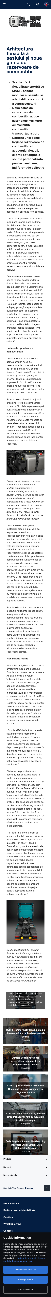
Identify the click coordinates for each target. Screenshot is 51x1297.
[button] (25, 1159)
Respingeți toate (25, 1280)
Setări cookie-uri (25, 1289)
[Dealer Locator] (37, 4)
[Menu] (4, 4)
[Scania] (46, 4)
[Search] (28, 4)
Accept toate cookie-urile (25, 1270)
